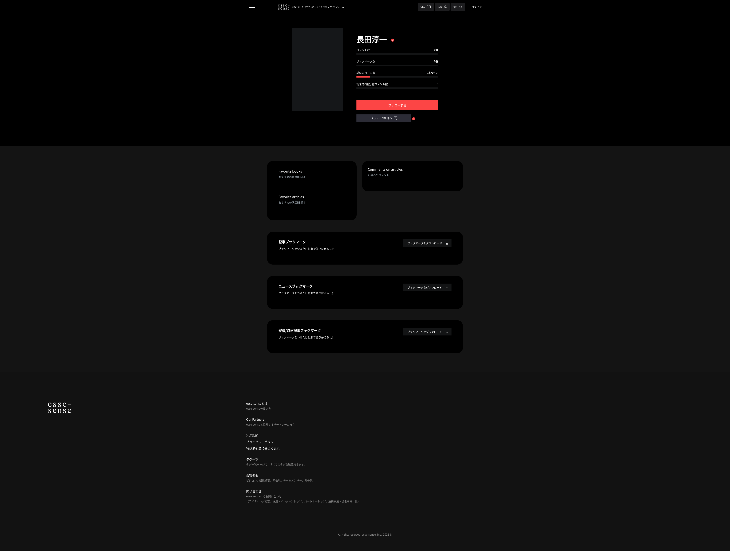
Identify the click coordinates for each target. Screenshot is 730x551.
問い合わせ (253, 491)
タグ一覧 (252, 459)
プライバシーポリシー (261, 441)
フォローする (397, 105)
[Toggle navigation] (252, 6)
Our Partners (255, 419)
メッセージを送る (382, 118)
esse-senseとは (256, 403)
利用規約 (252, 435)
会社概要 (252, 475)
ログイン (476, 7)
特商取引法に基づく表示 (263, 448)
